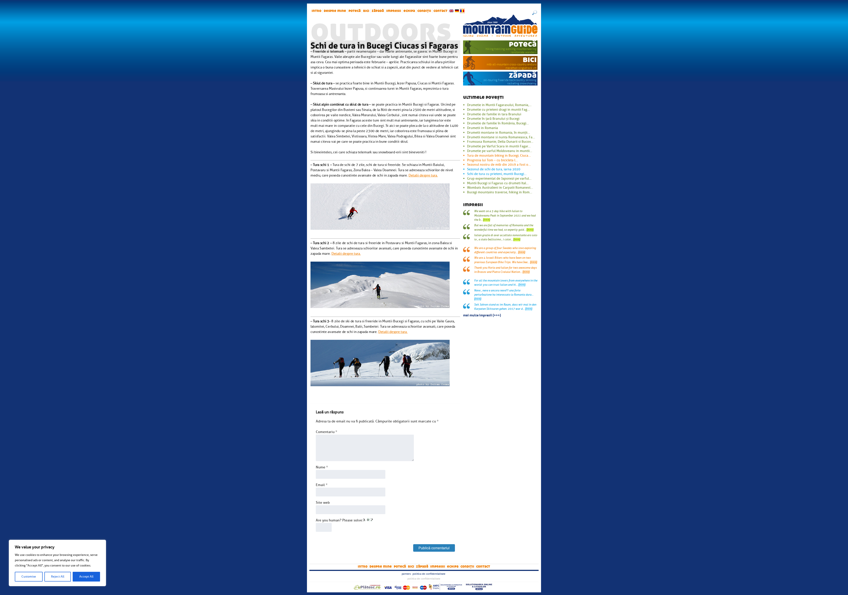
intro (316, 11)
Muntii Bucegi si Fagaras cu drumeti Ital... (498, 183)
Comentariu (326, 432)
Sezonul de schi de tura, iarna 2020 (493, 169)
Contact (440, 11)
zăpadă (378, 11)
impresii (393, 11)
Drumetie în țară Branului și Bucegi (493, 118)
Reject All (57, 576)
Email (321, 485)
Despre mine (335, 11)
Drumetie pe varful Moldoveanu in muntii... (499, 151)
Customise (28, 576)
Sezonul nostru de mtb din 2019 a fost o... (499, 164)
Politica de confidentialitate (429, 574)
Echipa (409, 11)
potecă (354, 11)
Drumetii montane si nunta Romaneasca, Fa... (501, 137)
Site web (323, 502)
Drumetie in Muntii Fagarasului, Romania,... (499, 105)
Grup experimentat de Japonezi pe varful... (499, 178)
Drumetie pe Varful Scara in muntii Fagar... (499, 146)
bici (366, 11)
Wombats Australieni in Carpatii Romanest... (500, 187)
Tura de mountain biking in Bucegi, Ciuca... (499, 155)
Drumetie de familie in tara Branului (494, 114)
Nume (322, 467)
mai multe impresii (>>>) (482, 314)
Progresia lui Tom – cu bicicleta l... (492, 160)
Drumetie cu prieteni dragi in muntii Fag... (498, 109)
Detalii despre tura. (423, 175)
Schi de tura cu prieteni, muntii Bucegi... (497, 174)
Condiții (424, 11)
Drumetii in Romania (482, 128)
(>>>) (486, 220)
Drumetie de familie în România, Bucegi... (498, 123)
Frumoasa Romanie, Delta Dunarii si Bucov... (500, 141)
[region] (57, 563)
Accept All (86, 576)
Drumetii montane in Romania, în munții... (498, 132)
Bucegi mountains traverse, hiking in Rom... (499, 192)
